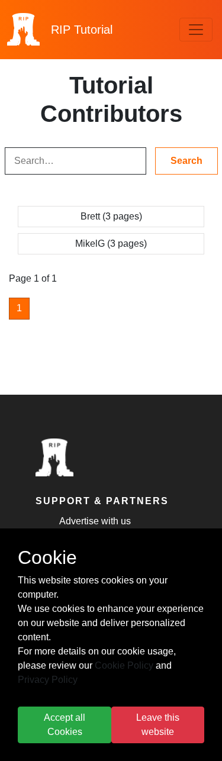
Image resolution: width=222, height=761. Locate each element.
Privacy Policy (48, 680)
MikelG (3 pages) (111, 243)
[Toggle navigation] (196, 29)
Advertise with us (95, 521)
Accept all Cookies (64, 724)
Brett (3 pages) (111, 216)
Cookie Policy (124, 665)
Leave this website (157, 724)
